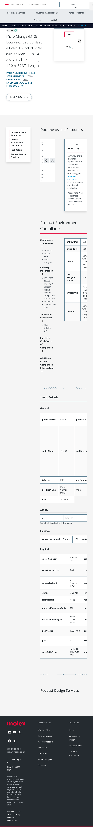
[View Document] (46, 160)
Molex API (42, 747)
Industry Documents (46, 269)
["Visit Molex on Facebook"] (9, 740)
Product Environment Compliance (17, 142)
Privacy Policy (75, 745)
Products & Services (16, 12)
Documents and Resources (18, 134)
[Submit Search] (62, 4)
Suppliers (42, 753)
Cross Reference (45, 741)
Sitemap (10, 811)
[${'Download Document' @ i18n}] (52, 160)
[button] (79, 41)
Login (74, 7)
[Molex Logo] (14, 4)
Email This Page (17, 97)
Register (73, 4)
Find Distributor (45, 736)
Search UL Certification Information (56, 523)
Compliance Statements (46, 242)
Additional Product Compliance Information (47, 363)
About (54, 20)
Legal (71, 730)
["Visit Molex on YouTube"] (14, 732)
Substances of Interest (46, 316)
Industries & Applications (46, 12)
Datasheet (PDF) (42, 160)
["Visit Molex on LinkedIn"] (9, 732)
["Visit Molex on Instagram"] (14, 740)
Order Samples (45, 759)
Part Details (16, 150)
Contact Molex (44, 730)
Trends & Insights (76, 12)
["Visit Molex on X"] (19, 732)
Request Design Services (18, 156)
